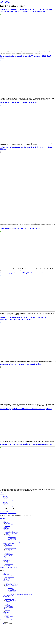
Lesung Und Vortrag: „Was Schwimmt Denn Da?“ (22, 542)
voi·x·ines (10, 535)
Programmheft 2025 (9, 524)
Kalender (5, 527)
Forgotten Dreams (12, 539)
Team (6, 561)
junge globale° (6, 529)
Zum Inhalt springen (4, 1)
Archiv (4, 556)
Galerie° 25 (7, 526)
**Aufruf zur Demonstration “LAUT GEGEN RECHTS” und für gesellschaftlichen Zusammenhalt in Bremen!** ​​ (23, 318)
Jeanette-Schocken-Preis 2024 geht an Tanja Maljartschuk (20, 364)
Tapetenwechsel (8, 549)
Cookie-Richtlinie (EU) (8, 500)
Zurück (2, 492)
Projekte (7, 534)
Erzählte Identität (12, 537)
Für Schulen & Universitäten (11, 532)
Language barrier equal (10, 551)
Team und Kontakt (7, 560)
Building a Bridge (12, 538)
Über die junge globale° (10, 530)
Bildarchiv (7, 559)
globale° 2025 (6, 522)
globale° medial (6, 528)
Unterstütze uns (8, 565)
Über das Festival (9, 564)
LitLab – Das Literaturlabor (11, 533)
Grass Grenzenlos (9, 555)
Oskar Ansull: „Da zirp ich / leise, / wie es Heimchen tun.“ (20, 228)
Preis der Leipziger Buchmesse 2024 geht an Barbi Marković (21, 273)
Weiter (2, 494)
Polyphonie (7, 553)
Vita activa (7, 550)
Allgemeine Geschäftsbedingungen (10, 498)
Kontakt (7, 562)
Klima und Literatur (12, 540)
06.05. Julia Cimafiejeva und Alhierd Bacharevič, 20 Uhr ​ (20, 102)
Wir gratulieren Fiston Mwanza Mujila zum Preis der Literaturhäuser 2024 (26, 444)
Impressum (5, 496)
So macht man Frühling (10, 548)
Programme (7, 557)
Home (4, 521)
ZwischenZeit (6, 544)
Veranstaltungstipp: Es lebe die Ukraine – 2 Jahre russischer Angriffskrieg (26, 409)
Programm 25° (8, 523)
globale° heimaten (9, 554)
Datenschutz (5, 497)
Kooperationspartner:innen (8, 543)
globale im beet (8, 545)
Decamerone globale (9, 546)
